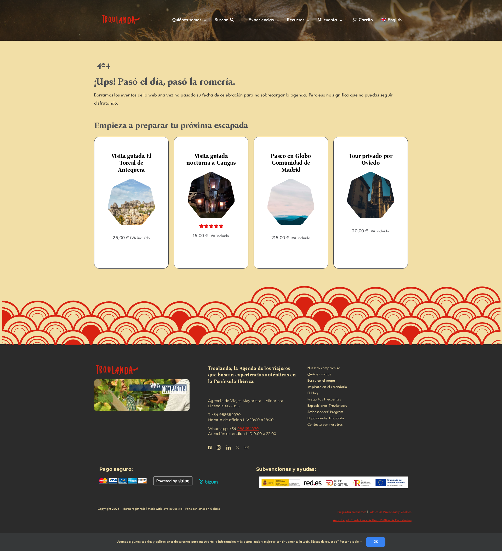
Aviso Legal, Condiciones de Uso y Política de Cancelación (372, 520)
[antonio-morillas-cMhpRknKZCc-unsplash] (366, 174)
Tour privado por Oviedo (367, 159)
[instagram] (219, 447)
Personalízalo (350, 541)
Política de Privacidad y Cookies (390, 512)
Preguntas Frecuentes (352, 512)
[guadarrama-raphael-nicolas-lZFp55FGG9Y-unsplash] (287, 181)
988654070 (248, 428)
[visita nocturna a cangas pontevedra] (207, 174)
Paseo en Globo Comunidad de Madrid (287, 162)
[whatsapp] (237, 447)
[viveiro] (120, 362)
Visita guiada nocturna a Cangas (207, 159)
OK (376, 541)
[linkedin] (228, 447)
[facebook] (210, 447)
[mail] (247, 447)
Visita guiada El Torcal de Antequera (127, 162)
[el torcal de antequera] (127, 181)
